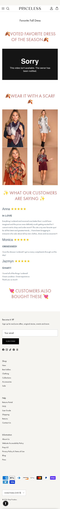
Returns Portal (7, 402)
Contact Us (6, 422)
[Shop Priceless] (30, 8)
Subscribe (10, 341)
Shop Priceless (12, 500)
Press (4, 459)
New (4, 365)
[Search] (9, 8)
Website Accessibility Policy (13, 443)
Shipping (5, 414)
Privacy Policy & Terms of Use (13, 451)
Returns (5, 418)
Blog (4, 455)
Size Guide (6, 410)
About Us (5, 439)
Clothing (5, 373)
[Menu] (3, 8)
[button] (5, 503)
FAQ (4, 406)
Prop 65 (5, 447)
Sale (4, 386)
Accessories (7, 381)
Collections (6, 377)
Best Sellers (6, 369)
